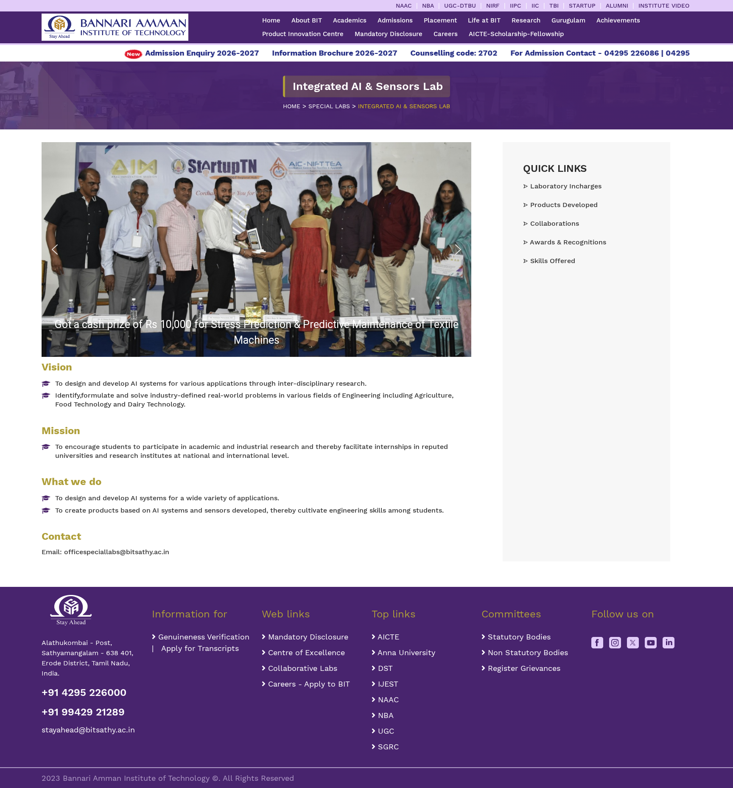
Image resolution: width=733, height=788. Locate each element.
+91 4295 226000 (84, 692)
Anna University (405, 652)
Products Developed (563, 205)
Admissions (395, 20)
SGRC (387, 746)
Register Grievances (522, 668)
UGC (384, 730)
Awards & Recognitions (567, 242)
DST (384, 668)
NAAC (404, 5)
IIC (535, 5)
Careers (446, 34)
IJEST (386, 683)
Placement (440, 20)
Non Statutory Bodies (526, 652)
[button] (55, 249)
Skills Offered (551, 261)
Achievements (618, 20)
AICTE (387, 636)
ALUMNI (617, 5)
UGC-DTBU (460, 5)
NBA (428, 5)
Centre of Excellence (305, 652)
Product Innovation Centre (303, 34)
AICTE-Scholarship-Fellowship (516, 34)
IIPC (515, 5)
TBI (554, 5)
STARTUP (582, 5)
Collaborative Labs (301, 668)
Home (271, 20)
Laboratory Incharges (565, 186)
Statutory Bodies (518, 636)
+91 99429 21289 (83, 712)
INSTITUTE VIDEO (663, 5)
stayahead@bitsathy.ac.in (88, 729)
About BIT (306, 20)
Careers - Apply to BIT (308, 683)
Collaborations (553, 223)
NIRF (493, 5)
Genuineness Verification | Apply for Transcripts (200, 642)
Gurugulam (568, 20)
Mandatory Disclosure (388, 34)
